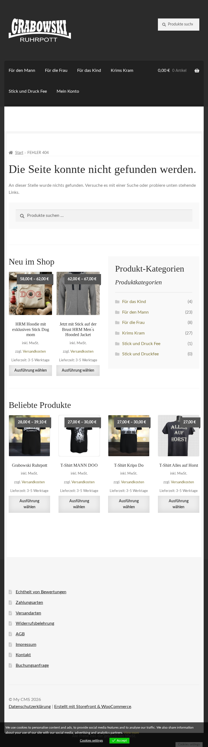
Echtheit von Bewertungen (41, 592)
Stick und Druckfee (140, 354)
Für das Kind (89, 70)
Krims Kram (122, 70)
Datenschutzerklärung (30, 706)
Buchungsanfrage (32, 665)
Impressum (26, 644)
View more (131, 732)
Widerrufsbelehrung (35, 623)
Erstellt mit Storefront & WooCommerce (92, 706)
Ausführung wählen (30, 370)
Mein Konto (68, 91)
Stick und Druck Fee (28, 91)
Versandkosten (34, 351)
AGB (20, 634)
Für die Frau (56, 70)
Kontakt (23, 655)
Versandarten (28, 613)
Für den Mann (22, 70)
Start (19, 153)
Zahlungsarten (29, 602)
